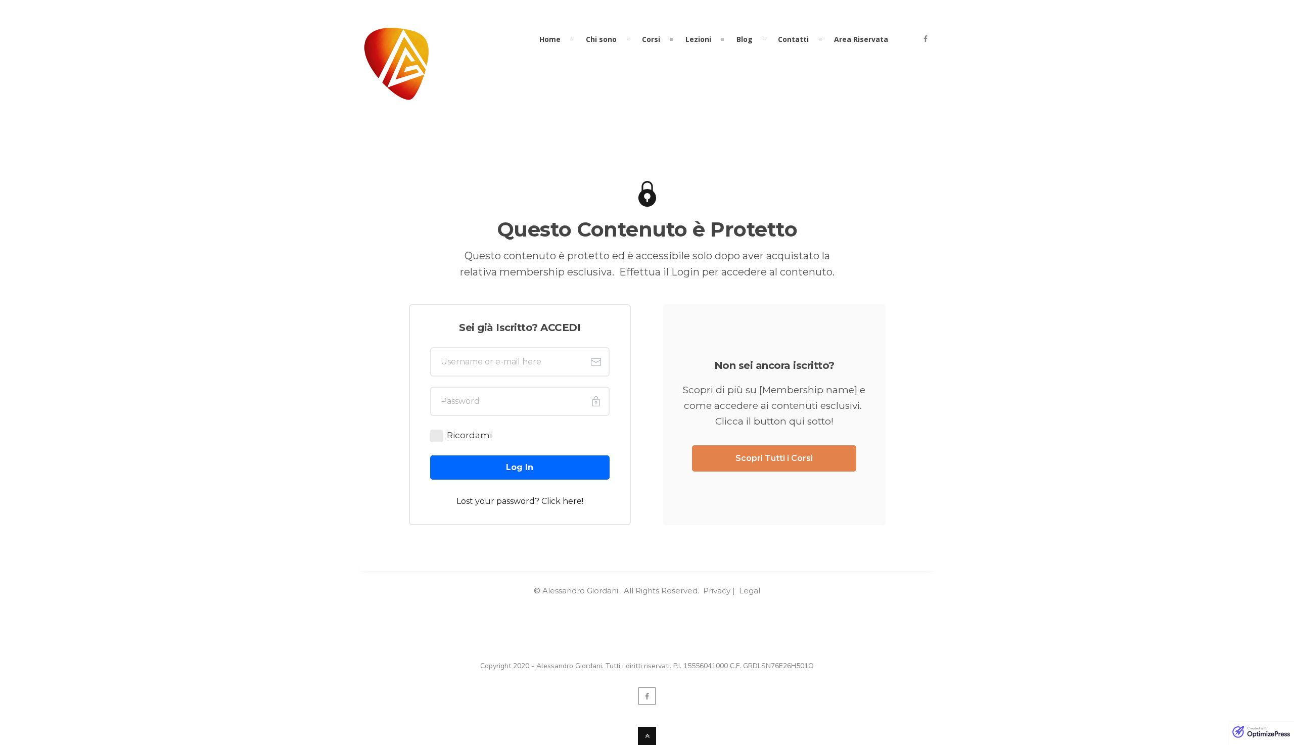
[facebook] (925, 39)
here (572, 501)
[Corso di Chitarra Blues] (396, 94)
